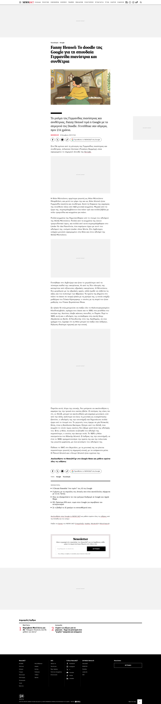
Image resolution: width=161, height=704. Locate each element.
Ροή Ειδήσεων (38, 663)
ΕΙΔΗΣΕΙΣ (120, 2)
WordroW (94, 523)
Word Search (104, 523)
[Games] (136, 2)
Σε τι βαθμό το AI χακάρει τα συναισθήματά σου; (72, 507)
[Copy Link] (67, 140)
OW (83, 674)
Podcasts (37, 672)
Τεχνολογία (54, 42)
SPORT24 (84, 666)
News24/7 (85, 663)
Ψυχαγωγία (22, 680)
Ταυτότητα (53, 666)
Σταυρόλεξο (79, 523)
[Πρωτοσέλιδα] (126, 2)
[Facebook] (53, 140)
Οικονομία (22, 674)
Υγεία (20, 683)
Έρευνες (21, 685)
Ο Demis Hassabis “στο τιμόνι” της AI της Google (72, 488)
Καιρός (113, 2)
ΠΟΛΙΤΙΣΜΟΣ (89, 2)
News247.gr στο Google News (80, 459)
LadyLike (84, 672)
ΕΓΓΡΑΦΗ (128, 665)
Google (62, 42)
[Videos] (130, 2)
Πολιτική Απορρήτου (56, 672)
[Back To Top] (139, 701)
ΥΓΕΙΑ (107, 2)
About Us (53, 663)
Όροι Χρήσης (54, 669)
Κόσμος (21, 669)
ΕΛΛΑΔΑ (38, 2)
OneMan (84, 669)
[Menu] (20, 2)
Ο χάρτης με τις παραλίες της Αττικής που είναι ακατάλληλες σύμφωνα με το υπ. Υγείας (81, 492)
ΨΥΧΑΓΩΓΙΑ (99, 2)
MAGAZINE (79, 2)
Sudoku (87, 523)
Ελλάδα (21, 663)
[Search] (141, 2)
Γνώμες (21, 672)
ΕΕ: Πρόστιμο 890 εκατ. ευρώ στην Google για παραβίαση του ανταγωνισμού (77, 503)
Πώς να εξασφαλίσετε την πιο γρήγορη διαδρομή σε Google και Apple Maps (81, 498)
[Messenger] (62, 140)
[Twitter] (57, 140)
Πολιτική (21, 666)
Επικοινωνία (54, 674)
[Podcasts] (133, 2)
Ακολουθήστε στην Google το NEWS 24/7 (65, 516)
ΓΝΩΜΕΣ (71, 2)
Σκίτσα (36, 669)
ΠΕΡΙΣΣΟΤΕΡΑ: (55, 485)
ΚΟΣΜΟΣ (63, 2)
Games (60, 523)
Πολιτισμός (22, 677)
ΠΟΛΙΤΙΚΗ (45, 2)
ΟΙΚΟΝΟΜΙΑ (55, 2)
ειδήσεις (62, 461)
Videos (36, 674)
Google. (87, 152)
